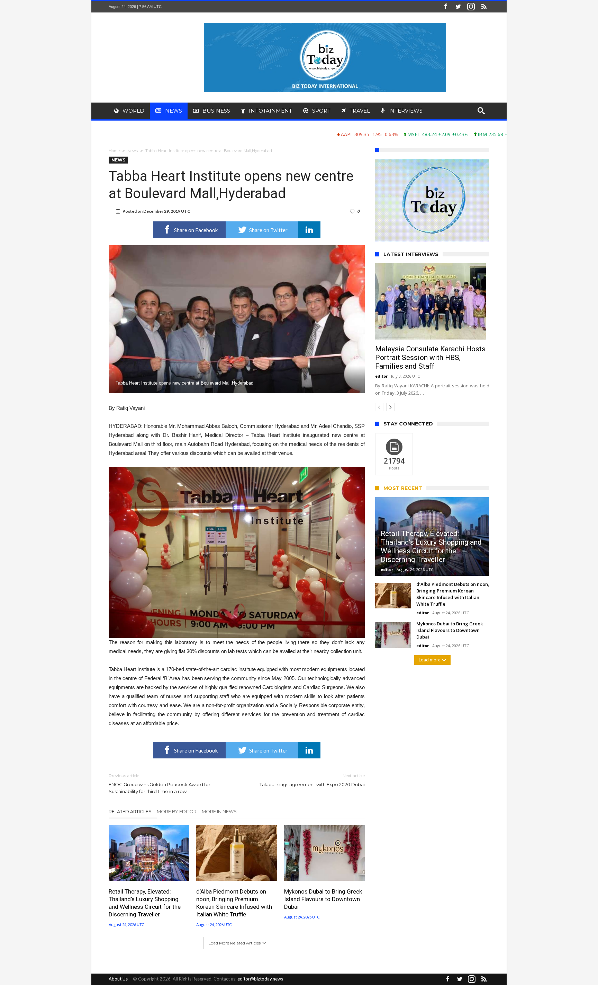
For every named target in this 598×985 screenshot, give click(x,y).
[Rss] (483, 6)
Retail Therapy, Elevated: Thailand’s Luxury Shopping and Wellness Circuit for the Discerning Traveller (145, 903)
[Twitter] (458, 6)
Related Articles (130, 811)
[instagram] (471, 6)
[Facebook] (445, 6)
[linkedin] (309, 229)
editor (381, 376)
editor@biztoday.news (260, 979)
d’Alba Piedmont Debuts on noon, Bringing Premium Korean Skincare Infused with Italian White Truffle (234, 903)
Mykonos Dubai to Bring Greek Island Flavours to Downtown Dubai (323, 899)
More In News (219, 811)
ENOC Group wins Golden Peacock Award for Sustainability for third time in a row (159, 783)
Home (114, 150)
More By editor (177, 811)
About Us (118, 979)
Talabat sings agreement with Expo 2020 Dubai (312, 780)
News (132, 150)
